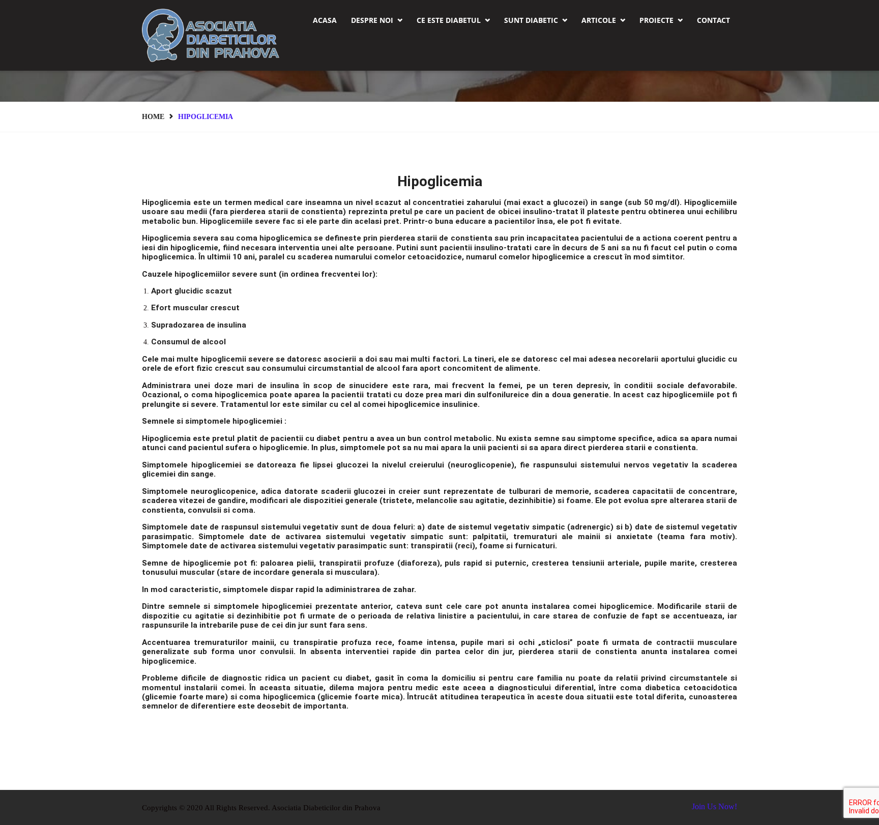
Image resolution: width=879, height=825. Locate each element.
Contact (713, 20)
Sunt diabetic (535, 20)
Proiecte (661, 20)
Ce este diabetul (453, 20)
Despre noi (376, 20)
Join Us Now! (714, 806)
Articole (603, 20)
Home (153, 117)
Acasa (325, 20)
